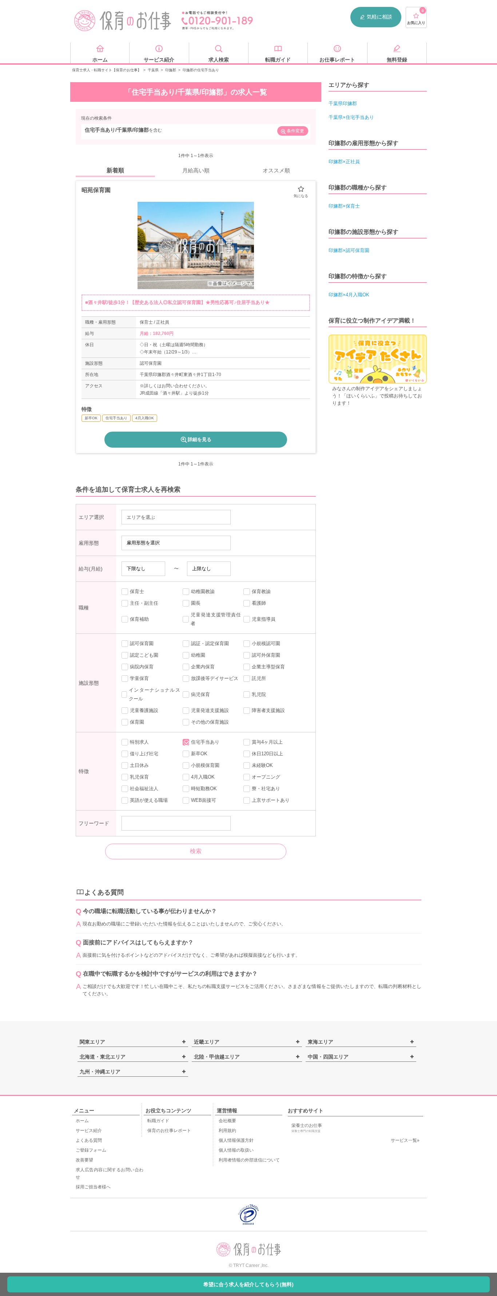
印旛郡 (170, 70)
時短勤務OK (204, 788)
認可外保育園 (266, 655)
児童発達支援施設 (210, 710)
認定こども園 (144, 655)
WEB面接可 (203, 800)
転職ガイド (158, 1120)
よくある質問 (89, 1140)
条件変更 (295, 130)
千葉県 (153, 70)
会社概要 (227, 1120)
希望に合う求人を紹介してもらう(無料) (248, 1284)
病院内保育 (142, 666)
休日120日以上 (267, 753)
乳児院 (259, 694)
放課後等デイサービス (214, 678)
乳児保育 (139, 777)
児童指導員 (263, 619)
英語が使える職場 (149, 800)
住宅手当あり (205, 742)
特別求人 (139, 742)
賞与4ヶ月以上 (267, 742)
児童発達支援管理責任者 (216, 619)
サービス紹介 (89, 1130)
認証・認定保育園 (210, 643)
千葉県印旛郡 (343, 103)
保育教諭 (261, 591)
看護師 (259, 603)
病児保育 (200, 694)
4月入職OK (203, 777)
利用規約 (227, 1130)
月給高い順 (196, 170)
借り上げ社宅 (144, 753)
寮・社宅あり (266, 788)
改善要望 (84, 1160)
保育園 (137, 722)
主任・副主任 (144, 603)
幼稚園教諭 (203, 591)
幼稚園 (198, 655)
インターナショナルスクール (154, 694)
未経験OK (262, 765)
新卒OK (199, 753)
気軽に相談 (379, 17)
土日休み (139, 765)
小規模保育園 (205, 765)
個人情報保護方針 (236, 1140)
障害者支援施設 (268, 710)
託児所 (259, 678)
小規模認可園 (266, 643)
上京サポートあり (271, 800)
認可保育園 (142, 643)
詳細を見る (199, 439)
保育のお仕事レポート (169, 1130)
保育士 (137, 591)
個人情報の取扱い (236, 1150)
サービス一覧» (405, 1140)
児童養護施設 (144, 710)
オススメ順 (276, 170)
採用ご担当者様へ (93, 1186)
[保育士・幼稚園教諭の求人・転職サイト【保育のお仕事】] (123, 21)
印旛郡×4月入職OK (349, 294)
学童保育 (139, 678)
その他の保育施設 (210, 722)
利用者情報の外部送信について (249, 1160)
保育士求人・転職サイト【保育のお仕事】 (106, 70)
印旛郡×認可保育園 (349, 250)
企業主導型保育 (268, 666)
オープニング (266, 777)
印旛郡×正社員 (344, 161)
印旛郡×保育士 (344, 206)
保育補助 (139, 619)
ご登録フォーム (91, 1150)
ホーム (82, 1120)
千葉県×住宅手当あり (351, 117)
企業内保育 (203, 666)
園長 (195, 603)
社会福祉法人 (144, 788)
